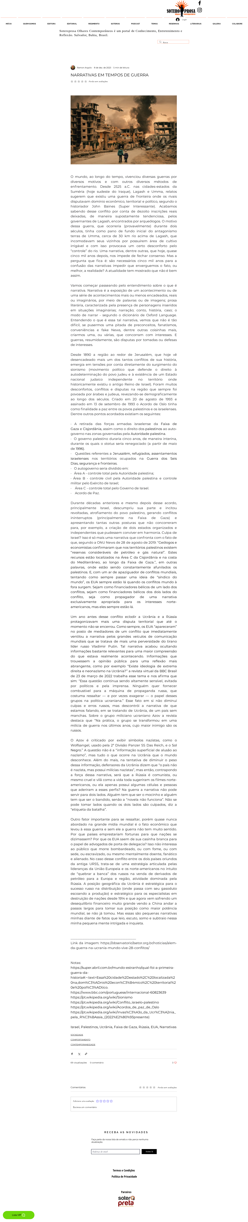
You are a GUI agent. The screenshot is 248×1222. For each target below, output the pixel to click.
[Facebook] (200, 3)
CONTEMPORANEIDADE (83, 1044)
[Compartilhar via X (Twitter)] (79, 1053)
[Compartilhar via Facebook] (72, 1053)
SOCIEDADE (77, 1035)
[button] (115, 22)
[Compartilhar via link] (86, 1053)
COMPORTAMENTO (80, 1039)
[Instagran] (200, 10)
